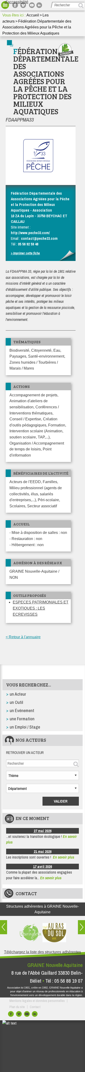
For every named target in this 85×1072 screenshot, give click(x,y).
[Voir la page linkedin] (39, 5)
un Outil (16, 702)
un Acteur (18, 694)
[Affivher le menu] (5, 5)
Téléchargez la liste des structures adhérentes (42, 952)
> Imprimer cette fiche (25, 253)
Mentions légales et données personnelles (37, 1001)
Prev (3, 927)
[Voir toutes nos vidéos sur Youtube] (31, 5)
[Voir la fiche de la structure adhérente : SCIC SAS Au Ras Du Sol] (54, 933)
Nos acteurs (31, 740)
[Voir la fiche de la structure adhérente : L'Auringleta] (30, 933)
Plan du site (17, 1007)
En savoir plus (63, 857)
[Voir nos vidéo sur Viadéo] (19, 1015)
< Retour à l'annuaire (23, 637)
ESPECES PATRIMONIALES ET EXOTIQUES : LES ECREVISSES (40, 608)
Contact (26, 893)
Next (81, 927)
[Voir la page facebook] (15, 5)
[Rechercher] (81, 5)
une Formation (22, 719)
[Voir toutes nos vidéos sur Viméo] (23, 5)
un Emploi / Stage (25, 727)
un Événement (22, 710)
